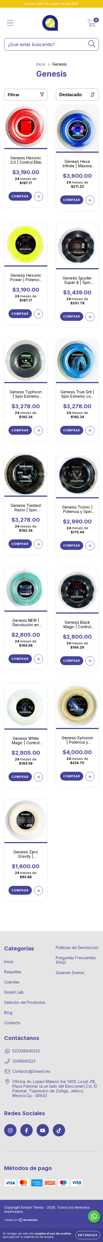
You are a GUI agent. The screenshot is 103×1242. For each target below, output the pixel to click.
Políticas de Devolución (77, 947)
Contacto (12, 1022)
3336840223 (23, 1061)
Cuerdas (12, 982)
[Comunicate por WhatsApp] (94, 1216)
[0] (91, 24)
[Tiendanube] (21, 1221)
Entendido (88, 1235)
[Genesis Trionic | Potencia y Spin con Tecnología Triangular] (89, 545)
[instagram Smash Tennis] (10, 1130)
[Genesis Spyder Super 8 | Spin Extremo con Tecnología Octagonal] (89, 316)
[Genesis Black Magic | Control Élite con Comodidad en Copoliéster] (89, 661)
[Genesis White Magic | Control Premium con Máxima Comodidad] (38, 777)
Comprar (20, 196)
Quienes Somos (70, 972)
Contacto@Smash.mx (31, 1071)
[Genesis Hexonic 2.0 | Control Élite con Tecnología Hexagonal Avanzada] (38, 196)
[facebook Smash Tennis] (26, 1130)
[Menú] (10, 23)
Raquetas (12, 971)
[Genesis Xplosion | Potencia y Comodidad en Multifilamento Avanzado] (89, 776)
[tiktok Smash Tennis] (59, 1130)
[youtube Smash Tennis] (43, 1130)
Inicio (41, 64)
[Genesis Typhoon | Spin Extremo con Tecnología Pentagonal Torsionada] (38, 430)
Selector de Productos (24, 1002)
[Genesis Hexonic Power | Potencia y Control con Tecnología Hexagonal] (38, 314)
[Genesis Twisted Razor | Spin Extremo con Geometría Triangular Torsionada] (38, 544)
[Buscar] (91, 43)
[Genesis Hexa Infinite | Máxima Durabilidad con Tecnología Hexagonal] (89, 200)
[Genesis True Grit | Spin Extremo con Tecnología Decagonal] (89, 430)
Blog (8, 1012)
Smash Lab (14, 992)
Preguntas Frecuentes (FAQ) (76, 960)
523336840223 (26, 1051)
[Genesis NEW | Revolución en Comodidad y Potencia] (38, 659)
